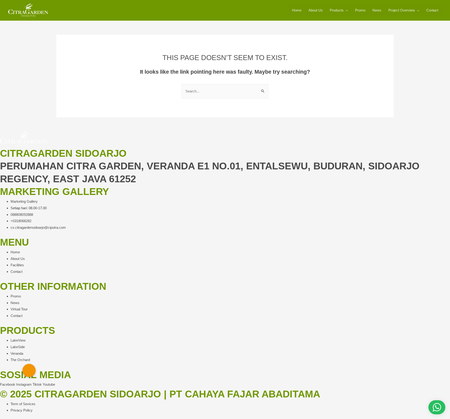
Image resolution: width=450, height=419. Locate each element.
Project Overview (401, 10)
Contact (432, 10)
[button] (29, 370)
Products (337, 10)
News (376, 10)
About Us (315, 10)
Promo (360, 10)
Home (296, 10)
